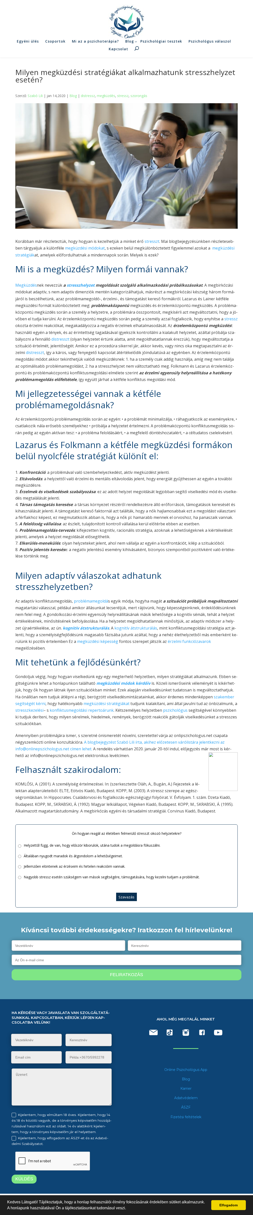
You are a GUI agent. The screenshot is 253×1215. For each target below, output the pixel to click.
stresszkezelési (29, 710)
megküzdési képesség (97, 641)
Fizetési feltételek (185, 1117)
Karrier (185, 1088)
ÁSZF (185, 1107)
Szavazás (126, 896)
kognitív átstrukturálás (135, 628)
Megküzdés (26, 285)
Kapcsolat (118, 49)
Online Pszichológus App (185, 1069)
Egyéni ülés (28, 41)
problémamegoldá (91, 601)
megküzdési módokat (85, 248)
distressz (88, 95)
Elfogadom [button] (228, 1205)
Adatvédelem (186, 1098)
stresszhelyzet (81, 285)
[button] (127, 1208)
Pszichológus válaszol (210, 41)
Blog (129, 41)
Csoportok (55, 41)
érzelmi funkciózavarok (189, 641)
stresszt (152, 241)
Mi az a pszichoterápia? (95, 41)
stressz (122, 95)
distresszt (60, 339)
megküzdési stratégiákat (106, 703)
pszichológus (175, 710)
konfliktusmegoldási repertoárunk (82, 710)
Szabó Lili (35, 95)
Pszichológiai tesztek (161, 41)
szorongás (138, 95)
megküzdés (106, 95)
